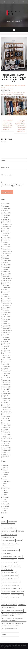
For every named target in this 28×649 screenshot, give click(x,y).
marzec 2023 (6, 292)
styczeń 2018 (6, 432)
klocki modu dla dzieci (7, 563)
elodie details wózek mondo (8, 540)
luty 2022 (5, 321)
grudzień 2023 (6, 274)
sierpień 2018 (6, 416)
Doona (5, 479)
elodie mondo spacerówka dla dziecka (10, 550)
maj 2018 (5, 423)
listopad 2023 (6, 276)
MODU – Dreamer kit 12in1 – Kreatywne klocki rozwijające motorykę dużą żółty (12, 619)
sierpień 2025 (6, 228)
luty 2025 (5, 242)
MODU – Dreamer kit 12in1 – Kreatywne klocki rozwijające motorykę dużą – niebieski (12, 624)
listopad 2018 (6, 409)
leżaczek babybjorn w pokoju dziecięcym (11, 582)
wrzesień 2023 (7, 280)
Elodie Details (9, 89)
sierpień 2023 (6, 283)
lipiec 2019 (6, 391)
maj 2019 (5, 396)
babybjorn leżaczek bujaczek (8, 524)
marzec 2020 (6, 373)
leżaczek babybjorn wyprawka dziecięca (11, 591)
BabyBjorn (5, 465)
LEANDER (5, 490)
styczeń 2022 (6, 323)
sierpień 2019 (6, 389)
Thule (4, 510)
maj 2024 (5, 262)
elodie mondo (19, 540)
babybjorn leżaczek (12, 521)
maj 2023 (5, 289)
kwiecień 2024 (6, 265)
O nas (4, 499)
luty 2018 (5, 429)
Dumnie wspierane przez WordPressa (10, 645)
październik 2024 (7, 251)
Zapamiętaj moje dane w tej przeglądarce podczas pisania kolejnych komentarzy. (12, 185)
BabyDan (5, 467)
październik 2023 (7, 278)
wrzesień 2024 (7, 253)
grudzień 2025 (6, 219)
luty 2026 (5, 217)
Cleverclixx (6, 472)
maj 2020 (5, 368)
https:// (6, 92)
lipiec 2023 (6, 285)
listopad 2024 (6, 249)
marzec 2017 (6, 452)
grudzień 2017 (6, 434)
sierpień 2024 (6, 255)
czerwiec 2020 (6, 366)
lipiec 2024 (6, 258)
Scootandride (6, 504)
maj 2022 (5, 314)
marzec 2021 (6, 346)
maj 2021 (5, 341)
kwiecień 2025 (6, 237)
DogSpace (5, 476)
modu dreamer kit (6, 594)
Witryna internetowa (7, 175)
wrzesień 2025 (7, 226)
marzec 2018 (6, 427)
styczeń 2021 (6, 350)
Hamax (5, 483)
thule (3, 628)
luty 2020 (5, 375)
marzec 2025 (6, 240)
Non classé (6, 497)
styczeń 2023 (6, 296)
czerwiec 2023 (6, 287)
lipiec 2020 (6, 364)
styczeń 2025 (6, 244)
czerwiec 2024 (6, 260)
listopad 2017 (6, 436)
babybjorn (4, 521)
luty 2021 (5, 348)
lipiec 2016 (6, 457)
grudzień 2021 (6, 326)
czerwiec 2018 (6, 420)
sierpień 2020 (6, 362)
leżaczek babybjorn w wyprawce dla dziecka (12, 588)
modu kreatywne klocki (19, 601)
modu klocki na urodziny (7, 601)
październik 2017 (7, 438)
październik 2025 (7, 224)
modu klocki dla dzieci (14, 597)
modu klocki (4, 597)
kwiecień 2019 (6, 398)
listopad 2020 (6, 355)
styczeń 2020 (6, 377)
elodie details (21, 531)
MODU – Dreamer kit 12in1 (8, 607)
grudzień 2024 (6, 246)
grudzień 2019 (6, 380)
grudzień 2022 (6, 298)
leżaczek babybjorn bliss (7, 569)
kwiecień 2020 (6, 371)
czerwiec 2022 (6, 312)
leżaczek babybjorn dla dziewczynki (10, 575)
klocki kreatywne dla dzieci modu (9, 559)
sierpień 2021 (6, 335)
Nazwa (3, 160)
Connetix (5, 474)
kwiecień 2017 (6, 450)
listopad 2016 (6, 454)
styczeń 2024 (6, 271)
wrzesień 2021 (7, 332)
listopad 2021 (6, 328)
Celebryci (5, 470)
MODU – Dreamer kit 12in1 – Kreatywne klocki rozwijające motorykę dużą (12, 614)
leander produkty (6, 566)
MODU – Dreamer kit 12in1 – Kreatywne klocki (12, 610)
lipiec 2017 (6, 445)
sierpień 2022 (6, 307)
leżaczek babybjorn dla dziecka (9, 572)
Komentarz (4, 142)
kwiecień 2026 (6, 213)
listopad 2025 (6, 222)
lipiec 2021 (6, 337)
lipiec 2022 (6, 310)
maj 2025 (5, 235)
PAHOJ (5, 501)
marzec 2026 (6, 215)
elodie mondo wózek (6, 553)
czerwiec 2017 (6, 448)
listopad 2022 (6, 301)
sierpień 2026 (6, 204)
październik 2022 (7, 303)
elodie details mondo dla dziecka (9, 534)
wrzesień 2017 (7, 441)
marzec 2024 (6, 267)
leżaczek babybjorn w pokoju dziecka (10, 585)
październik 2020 (7, 357)
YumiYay (5, 513)
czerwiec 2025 (6, 233)
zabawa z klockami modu (11, 628)
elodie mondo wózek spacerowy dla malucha (12, 556)
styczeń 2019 (6, 405)
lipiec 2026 (6, 206)
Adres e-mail (5, 167)
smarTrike (5, 508)
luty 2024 (5, 269)
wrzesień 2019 (7, 387)
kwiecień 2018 (6, 425)
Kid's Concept (6, 488)
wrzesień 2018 (7, 414)
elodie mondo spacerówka (8, 547)
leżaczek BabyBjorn (15, 566)
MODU (5, 495)
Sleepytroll (6, 506)
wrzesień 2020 (7, 359)
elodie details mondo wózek (8, 537)
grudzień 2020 (6, 353)
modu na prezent (22, 604)
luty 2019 (5, 402)
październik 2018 (7, 411)
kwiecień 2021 (6, 344)
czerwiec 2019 (6, 393)
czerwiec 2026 (6, 208)
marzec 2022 (6, 319)
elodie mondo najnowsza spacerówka (10, 543)
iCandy (5, 485)
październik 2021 (7, 330)
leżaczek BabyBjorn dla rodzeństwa (10, 578)
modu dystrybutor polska (17, 594)
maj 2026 (5, 210)
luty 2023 (5, 294)
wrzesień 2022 (7, 305)
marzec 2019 (6, 400)
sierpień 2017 (6, 443)
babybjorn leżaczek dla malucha (9, 531)
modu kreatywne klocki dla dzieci (9, 604)
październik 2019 (7, 384)
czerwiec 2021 (6, 339)
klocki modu (21, 559)
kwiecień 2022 (6, 316)
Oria (2, 647)
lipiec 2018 (6, 418)
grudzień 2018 (6, 407)
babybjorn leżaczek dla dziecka (9, 528)
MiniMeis (5, 492)
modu (22, 591)
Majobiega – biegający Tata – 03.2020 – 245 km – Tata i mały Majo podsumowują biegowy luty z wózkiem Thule (20, 125)
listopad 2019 (6, 382)
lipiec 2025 (6, 231)
